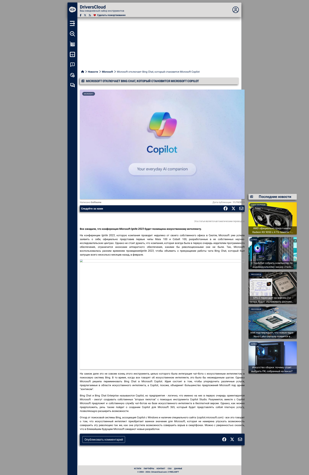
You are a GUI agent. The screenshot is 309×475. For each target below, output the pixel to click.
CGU (170, 468)
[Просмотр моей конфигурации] (72, 44)
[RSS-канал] (90, 15)
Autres (254, 240)
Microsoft (107, 71)
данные (178, 468)
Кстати (137, 468)
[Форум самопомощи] (72, 85)
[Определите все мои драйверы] (72, 33)
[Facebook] (80, 15)
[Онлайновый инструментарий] (72, 75)
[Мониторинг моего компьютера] (72, 54)
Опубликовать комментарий (103, 439)
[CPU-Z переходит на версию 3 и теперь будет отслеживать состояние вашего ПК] (272, 287)
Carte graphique (258, 205)
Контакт (161, 468)
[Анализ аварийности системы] (72, 64)
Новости (93, 71)
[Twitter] (85, 15)
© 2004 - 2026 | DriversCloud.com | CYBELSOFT (158, 472)
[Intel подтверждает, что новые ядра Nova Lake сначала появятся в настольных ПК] (272, 322)
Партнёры (149, 468)
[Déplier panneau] (235, 10)
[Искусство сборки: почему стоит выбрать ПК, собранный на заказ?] (272, 357)
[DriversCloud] (72, 9)
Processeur (256, 274)
